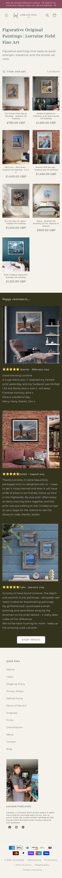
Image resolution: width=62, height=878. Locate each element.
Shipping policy (42, 865)
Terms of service (23, 865)
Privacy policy (51, 860)
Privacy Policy (14, 691)
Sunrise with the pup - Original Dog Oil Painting (46, 168)
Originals (11, 713)
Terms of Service (16, 705)
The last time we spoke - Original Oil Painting (16, 222)
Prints (10, 720)
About (10, 734)
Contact (11, 741)
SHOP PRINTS (31, 639)
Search (10, 669)
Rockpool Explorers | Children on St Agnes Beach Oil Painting (46, 116)
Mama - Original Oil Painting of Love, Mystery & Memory (46, 223)
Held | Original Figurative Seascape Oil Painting (16, 276)
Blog (9, 749)
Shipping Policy (15, 684)
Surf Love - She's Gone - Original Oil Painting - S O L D (16, 169)
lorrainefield (18, 860)
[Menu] (6, 15)
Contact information (32, 870)
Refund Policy (14, 698)
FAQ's (9, 676)
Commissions (14, 727)
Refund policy (34, 860)
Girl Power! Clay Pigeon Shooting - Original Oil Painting (16, 116)
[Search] (47, 15)
